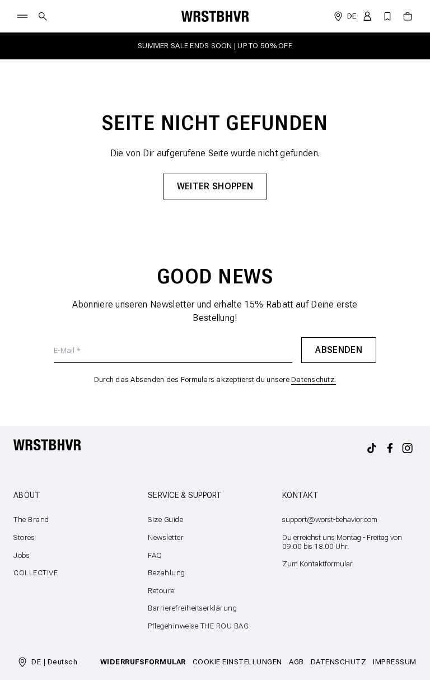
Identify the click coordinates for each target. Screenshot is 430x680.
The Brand (31, 519)
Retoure (161, 590)
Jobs (21, 555)
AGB (296, 662)
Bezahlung (166, 573)
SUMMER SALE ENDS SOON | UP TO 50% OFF (215, 45)
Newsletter (166, 537)
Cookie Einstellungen (237, 662)
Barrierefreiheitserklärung (192, 608)
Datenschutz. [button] (313, 379)
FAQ (155, 555)
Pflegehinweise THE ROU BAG (198, 626)
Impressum (395, 662)
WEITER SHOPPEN (215, 186)
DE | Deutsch (54, 662)
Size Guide (165, 519)
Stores (24, 537)
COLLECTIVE (35, 573)
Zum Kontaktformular (317, 564)
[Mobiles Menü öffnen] (22, 16)
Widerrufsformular (143, 662)
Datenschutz (339, 662)
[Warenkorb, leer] (408, 16)
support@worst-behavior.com (329, 519)
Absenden (338, 349)
